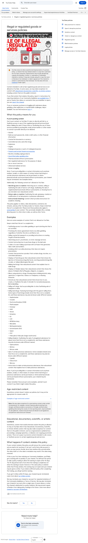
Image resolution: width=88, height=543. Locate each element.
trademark (15, 82)
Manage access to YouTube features (75, 51)
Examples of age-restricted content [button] (18, 398)
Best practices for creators (72, 24)
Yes (24, 503)
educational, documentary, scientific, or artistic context (32, 91)
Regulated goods (70, 40)
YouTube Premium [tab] (73, 12)
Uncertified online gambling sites (18, 156)
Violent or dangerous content (73, 36)
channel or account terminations (17, 489)
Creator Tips (24, 8)
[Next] (84, 12)
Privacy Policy (12, 539)
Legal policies (68, 47)
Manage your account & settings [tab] (32, 12)
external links (11, 210)
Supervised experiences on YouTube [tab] (54, 12)
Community (15, 8)
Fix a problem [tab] (5, 12)
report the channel (18, 102)
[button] (3, 3)
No (32, 503)
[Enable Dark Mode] (44, 540)
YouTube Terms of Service (22, 539)
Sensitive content (70, 32)
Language (35, 537)
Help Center (5, 8)
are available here (43, 98)
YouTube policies (67, 20)
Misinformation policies (71, 43)
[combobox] (48, 3)
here (29, 109)
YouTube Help (10, 3)
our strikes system (24, 476)
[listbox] (36, 540)
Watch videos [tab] (16, 12)
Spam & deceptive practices (73, 28)
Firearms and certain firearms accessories (21, 151)
